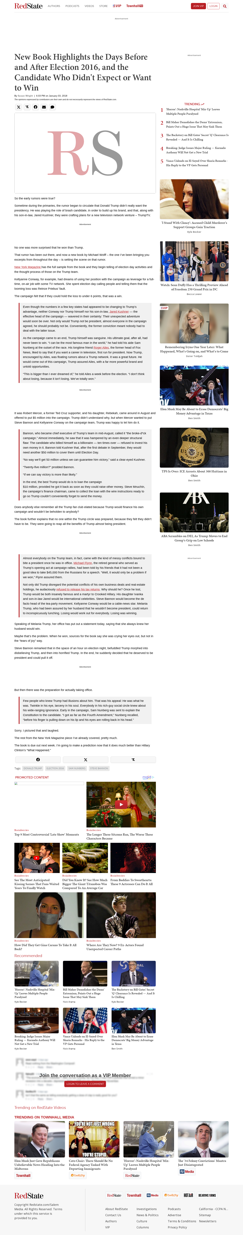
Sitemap (205, 1215)
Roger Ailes (101, 347)
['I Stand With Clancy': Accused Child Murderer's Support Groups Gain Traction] (194, 199)
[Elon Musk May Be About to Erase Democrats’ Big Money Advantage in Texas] (134, 1020)
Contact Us (113, 1215)
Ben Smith (117, 1048)
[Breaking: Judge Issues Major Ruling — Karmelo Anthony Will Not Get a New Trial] (37, 1020)
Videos (89, 6)
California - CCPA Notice (214, 1209)
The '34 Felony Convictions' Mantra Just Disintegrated (202, 1162)
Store (103, 6)
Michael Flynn (83, 563)
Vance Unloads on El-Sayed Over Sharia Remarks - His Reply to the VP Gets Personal (83, 1040)
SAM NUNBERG (77, 768)
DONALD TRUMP (33, 768)
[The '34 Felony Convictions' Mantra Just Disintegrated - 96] (203, 1139)
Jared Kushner (119, 311)
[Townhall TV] (135, 6)
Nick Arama (69, 1002)
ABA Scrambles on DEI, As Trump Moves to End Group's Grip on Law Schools (194, 538)
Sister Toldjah (194, 356)
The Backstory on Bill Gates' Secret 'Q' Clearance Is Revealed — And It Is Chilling (133, 993)
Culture (142, 1221)
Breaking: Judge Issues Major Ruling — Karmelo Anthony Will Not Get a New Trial (35, 1040)
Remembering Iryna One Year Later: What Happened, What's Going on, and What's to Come (194, 349)
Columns (143, 1227)
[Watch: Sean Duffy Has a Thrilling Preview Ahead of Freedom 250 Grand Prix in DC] (194, 261)
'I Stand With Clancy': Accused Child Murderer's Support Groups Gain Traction (194, 224)
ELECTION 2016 (55, 768)
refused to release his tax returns (78, 589)
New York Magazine (27, 267)
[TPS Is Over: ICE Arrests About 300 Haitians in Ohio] (194, 447)
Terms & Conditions (182, 1221)
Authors (54, 6)
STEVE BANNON (99, 768)
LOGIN (213, 6)
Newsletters (207, 1221)
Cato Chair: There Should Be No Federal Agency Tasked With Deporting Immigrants (91, 1164)
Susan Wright (25, 95)
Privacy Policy (177, 1227)
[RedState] (28, 6)
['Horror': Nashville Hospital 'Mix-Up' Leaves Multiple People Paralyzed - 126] (148, 1139)
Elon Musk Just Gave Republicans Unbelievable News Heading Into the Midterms (39, 1164)
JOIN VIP (198, 6)
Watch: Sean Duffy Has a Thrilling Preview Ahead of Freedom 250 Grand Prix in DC (194, 287)
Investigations (147, 1209)
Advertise (174, 1215)
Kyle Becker (21, 1002)
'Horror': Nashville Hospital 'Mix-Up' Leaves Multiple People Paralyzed (35, 993)
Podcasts (72, 6)
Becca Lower (194, 294)
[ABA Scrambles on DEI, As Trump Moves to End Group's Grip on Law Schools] (194, 512)
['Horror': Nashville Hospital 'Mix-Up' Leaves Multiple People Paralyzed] (37, 973)
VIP (107, 1227)
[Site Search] (225, 6)
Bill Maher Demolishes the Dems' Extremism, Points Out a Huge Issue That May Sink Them (83, 993)
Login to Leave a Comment (85, 1083)
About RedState (116, 1209)
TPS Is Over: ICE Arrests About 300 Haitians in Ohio (194, 473)
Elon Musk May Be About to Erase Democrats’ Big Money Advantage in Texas (132, 1040)
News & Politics (148, 1215)
